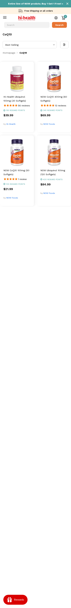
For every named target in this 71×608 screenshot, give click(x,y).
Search (59, 25)
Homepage (9, 52)
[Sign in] (56, 18)
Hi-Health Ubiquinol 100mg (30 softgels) (14, 98)
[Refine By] (64, 44)
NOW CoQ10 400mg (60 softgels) (53, 98)
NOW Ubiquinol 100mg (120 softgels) (52, 172)
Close (67, 3)
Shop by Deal (7, 18)
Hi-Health (11, 124)
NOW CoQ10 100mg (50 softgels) (16, 172)
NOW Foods (49, 124)
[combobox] (27, 25)
